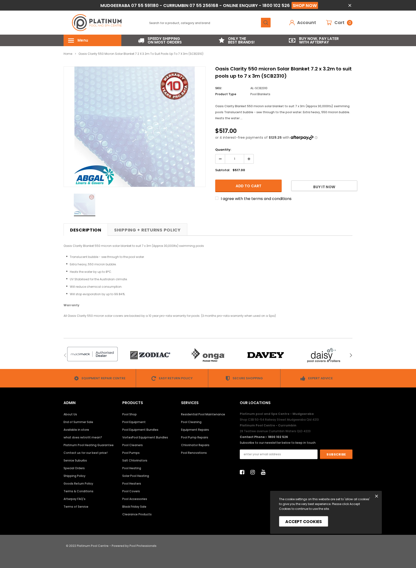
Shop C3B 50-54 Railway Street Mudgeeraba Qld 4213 (279, 420)
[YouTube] (264, 472)
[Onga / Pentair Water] (208, 355)
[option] (159, 40)
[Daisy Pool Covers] (323, 355)
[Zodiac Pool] (150, 355)
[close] (349, 5)
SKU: (218, 88)
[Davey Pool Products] (265, 355)
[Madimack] (92, 354)
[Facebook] (243, 472)
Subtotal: (222, 170)
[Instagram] (254, 472)
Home (68, 54)
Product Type (225, 94)
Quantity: (223, 149)
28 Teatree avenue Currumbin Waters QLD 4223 (275, 431)
